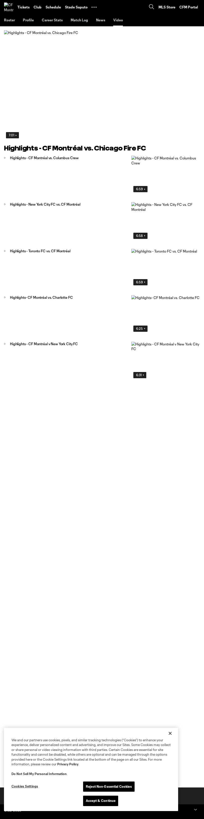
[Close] (170, 733)
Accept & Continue (100, 801)
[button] (94, 7)
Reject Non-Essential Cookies (109, 786)
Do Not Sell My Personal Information (39, 774)
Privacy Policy (67, 764)
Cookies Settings (24, 786)
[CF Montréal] (8, 7)
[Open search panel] (151, 7)
